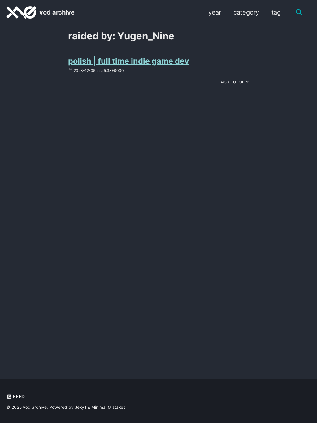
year (214, 12)
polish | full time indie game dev (128, 61)
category (246, 12)
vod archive (57, 12)
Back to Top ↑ (234, 82)
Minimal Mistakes (108, 407)
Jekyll (80, 407)
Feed (18, 396)
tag (276, 12)
